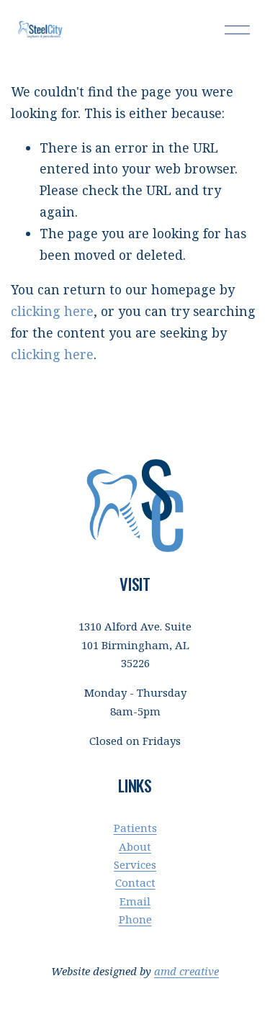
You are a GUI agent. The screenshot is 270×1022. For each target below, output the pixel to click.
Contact (135, 882)
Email (135, 901)
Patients (135, 827)
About (135, 846)
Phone (135, 919)
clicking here (52, 311)
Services (135, 864)
